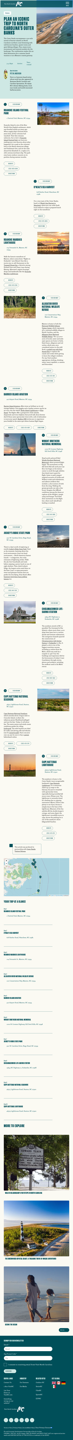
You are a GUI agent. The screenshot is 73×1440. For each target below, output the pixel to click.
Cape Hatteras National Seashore (15, 713)
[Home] (13, 4)
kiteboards (7, 728)
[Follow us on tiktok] (32, 1420)
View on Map (16, 104)
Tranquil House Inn (11, 265)
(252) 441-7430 (50, 514)
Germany (63, 1382)
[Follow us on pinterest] (21, 1420)
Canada (59, 1382)
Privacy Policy (17, 1428)
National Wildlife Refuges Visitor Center (51, 327)
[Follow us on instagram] (16, 1420)
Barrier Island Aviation (12, 406)
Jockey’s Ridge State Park (18, 549)
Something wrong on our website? (8, 1401)
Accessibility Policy (28, 1428)
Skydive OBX (22, 419)
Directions (11, 174)
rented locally (14, 733)
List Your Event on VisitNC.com (8, 1392)
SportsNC (39, 1394)
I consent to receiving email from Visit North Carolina (30, 1364)
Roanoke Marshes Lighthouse (17, 273)
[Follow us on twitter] (6, 1420)
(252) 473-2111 (25, 743)
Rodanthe (52, 643)
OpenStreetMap (59, 895)
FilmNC (38, 1390)
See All (62, 1330)
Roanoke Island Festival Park (15, 139)
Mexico (54, 1386)
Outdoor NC (40, 1382)
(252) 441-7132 (12, 590)
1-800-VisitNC (9, 1386)
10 (43, 756)
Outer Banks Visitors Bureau (25, 850)
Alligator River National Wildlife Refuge (50, 335)
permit (26, 735)
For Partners (24, 1382)
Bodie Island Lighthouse (29, 410)
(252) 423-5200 (13, 169)
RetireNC (39, 1386)
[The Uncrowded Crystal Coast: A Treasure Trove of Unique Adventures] (36, 1231)
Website (10, 164)
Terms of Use (8, 1428)
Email (6, 1345)
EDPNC (38, 1398)
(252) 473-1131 (50, 376)
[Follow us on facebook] (11, 1420)
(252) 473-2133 (12, 285)
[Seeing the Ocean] (36, 1296)
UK (54, 1382)
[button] (38, 891)
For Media (23, 1386)
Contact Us (8, 1382)
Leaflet (52, 895)
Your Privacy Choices (43, 1427)
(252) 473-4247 (25, 428)
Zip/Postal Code (10, 1354)
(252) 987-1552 (50, 678)
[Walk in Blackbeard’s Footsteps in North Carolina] (36, 1165)
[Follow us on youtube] (27, 1420)
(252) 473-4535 (43, 221)
